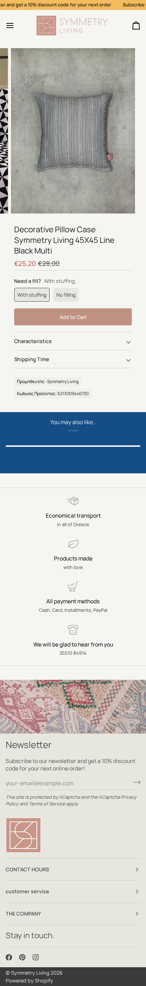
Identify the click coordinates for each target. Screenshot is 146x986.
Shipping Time (31, 359)
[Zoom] (24, 200)
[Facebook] (9, 957)
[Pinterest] (22, 957)
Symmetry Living (30, 972)
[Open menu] (16, 25)
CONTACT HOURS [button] (27, 869)
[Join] (134, 782)
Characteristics (33, 341)
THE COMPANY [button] (23, 913)
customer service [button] (27, 891)
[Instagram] (36, 957)
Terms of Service (47, 803)
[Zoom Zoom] (73, 130)
